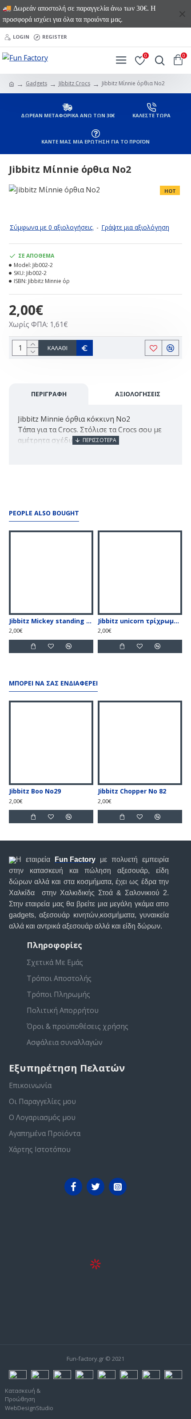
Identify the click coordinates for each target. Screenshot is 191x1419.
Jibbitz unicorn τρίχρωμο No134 (140, 621)
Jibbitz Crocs (74, 83)
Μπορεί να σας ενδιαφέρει (53, 683)
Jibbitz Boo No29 (35, 791)
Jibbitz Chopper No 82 (132, 791)
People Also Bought (44, 513)
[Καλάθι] (33, 646)
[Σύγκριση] (69, 646)
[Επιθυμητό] (51, 646)
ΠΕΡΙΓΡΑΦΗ (49, 394)
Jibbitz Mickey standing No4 (51, 621)
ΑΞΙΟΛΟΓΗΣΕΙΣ (137, 394)
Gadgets (36, 83)
